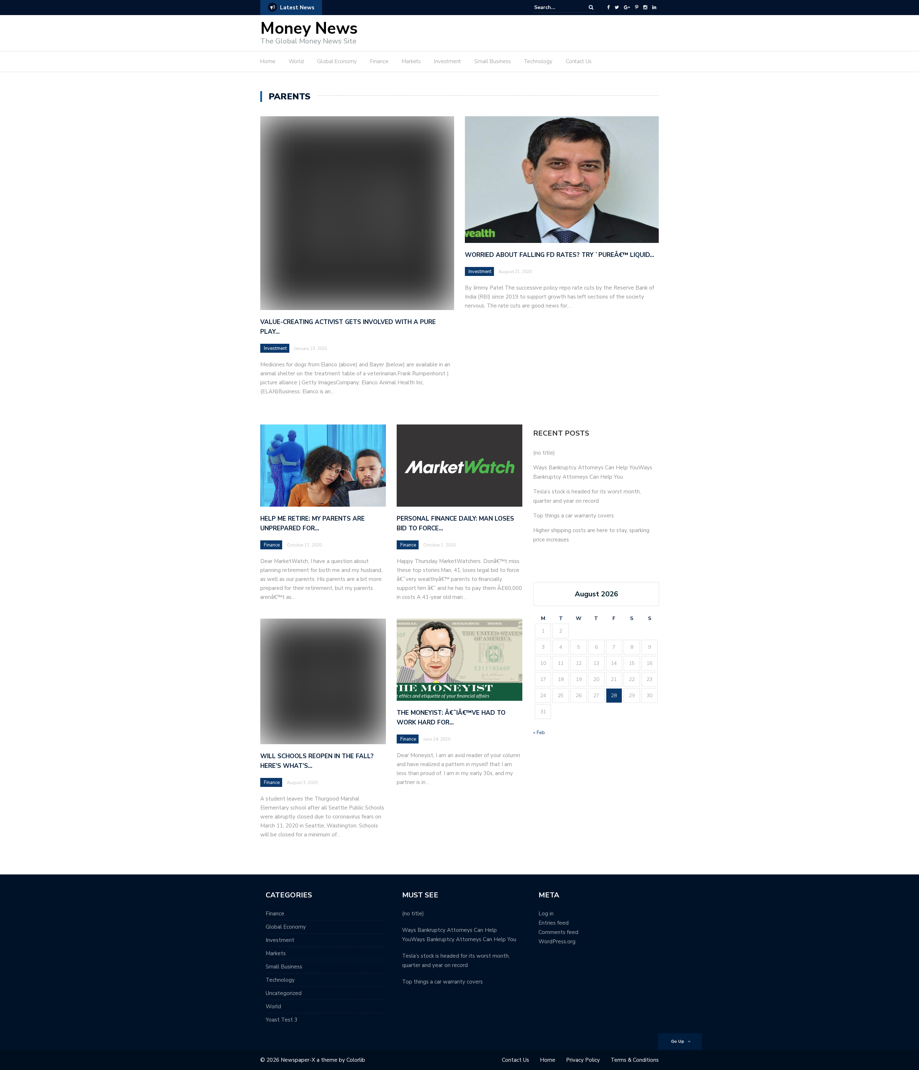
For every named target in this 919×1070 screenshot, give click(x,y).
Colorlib (355, 1060)
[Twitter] (616, 7)
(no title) (544, 452)
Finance (379, 61)
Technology (538, 61)
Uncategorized (284, 993)
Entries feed (553, 922)
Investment (447, 61)
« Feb (539, 732)
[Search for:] (556, 7)
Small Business (492, 61)
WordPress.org (556, 941)
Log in (546, 913)
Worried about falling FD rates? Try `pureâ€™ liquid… (559, 255)
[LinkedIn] (654, 7)
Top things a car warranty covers (573, 515)
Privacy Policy (583, 1060)
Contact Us (579, 61)
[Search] (591, 7)
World (296, 61)
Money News (309, 28)
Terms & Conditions (635, 1060)
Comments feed (558, 932)
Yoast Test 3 (282, 1019)
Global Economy (337, 61)
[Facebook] (608, 7)
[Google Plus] (627, 7)
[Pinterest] (637, 7)
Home (267, 61)
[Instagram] (645, 7)
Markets (411, 61)
